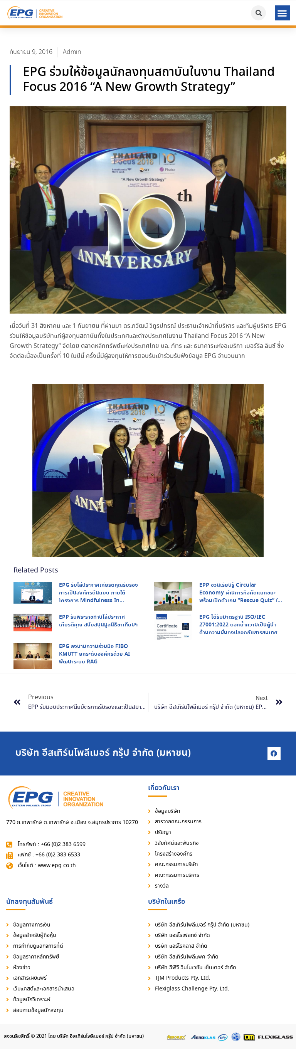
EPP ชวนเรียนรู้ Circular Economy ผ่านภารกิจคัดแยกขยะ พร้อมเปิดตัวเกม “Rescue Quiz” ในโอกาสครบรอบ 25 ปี (240, 596)
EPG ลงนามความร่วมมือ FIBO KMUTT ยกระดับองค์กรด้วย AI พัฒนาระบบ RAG (94, 654)
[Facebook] (274, 753)
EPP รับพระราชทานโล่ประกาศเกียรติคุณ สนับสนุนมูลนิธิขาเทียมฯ (98, 621)
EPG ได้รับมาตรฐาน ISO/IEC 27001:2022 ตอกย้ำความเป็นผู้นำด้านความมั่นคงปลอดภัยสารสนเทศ (238, 624)
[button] (282, 12)
